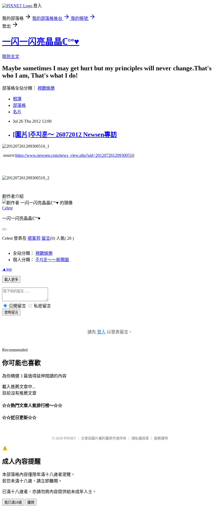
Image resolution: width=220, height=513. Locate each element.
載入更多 (11, 280)
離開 (30, 502)
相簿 (17, 99)
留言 (46, 238)
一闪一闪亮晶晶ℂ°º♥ (40, 41)
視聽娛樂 (46, 88)
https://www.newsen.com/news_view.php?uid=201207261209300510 (74, 155)
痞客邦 (34, 238)
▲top (7, 269)
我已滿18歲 (13, 502)
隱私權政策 (140, 438)
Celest (7, 208)
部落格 (19, 105)
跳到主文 (10, 56)
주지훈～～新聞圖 (52, 259)
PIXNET (70, 438)
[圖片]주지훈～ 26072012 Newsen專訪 (65, 134)
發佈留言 (11, 312)
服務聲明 (161, 438)
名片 (17, 112)
